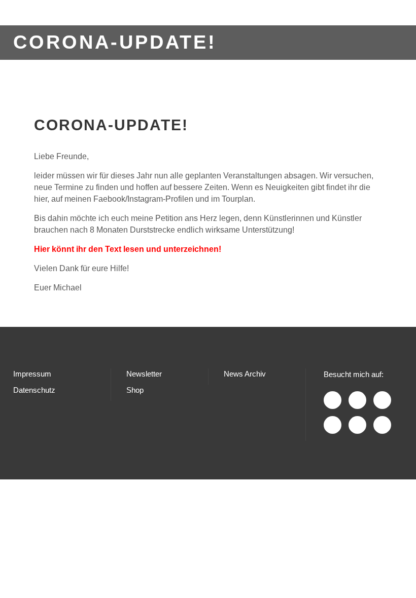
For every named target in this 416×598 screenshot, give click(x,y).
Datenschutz (34, 390)
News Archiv (245, 373)
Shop (135, 390)
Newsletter (144, 373)
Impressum (32, 373)
